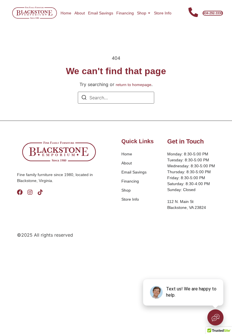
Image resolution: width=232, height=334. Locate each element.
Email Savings (100, 13)
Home (66, 13)
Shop (141, 13)
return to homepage (133, 84)
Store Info (162, 13)
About (79, 13)
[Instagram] (30, 192)
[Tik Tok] (40, 192)
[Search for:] (116, 98)
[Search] (84, 98)
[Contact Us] (193, 13)
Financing (125, 13)
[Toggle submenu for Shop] (148, 13)
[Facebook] (20, 192)
